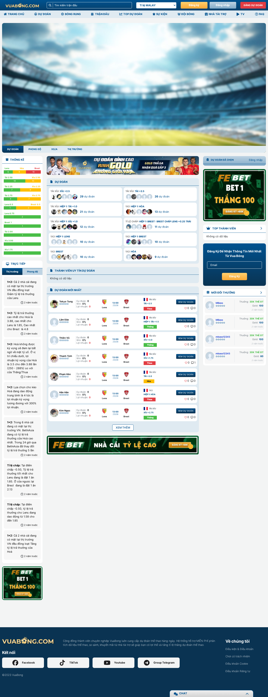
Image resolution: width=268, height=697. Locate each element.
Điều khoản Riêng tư (237, 671)
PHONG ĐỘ (34, 149)
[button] (85, 194)
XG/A (54, 149)
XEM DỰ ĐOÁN (185, 302)
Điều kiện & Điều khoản (239, 649)
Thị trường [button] (12, 271)
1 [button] (195, 362)
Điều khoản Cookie (236, 663)
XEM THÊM (123, 427)
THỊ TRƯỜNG (74, 149)
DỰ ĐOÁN (12, 149)
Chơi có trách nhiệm (237, 656)
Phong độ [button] (32, 271)
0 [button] (188, 308)
